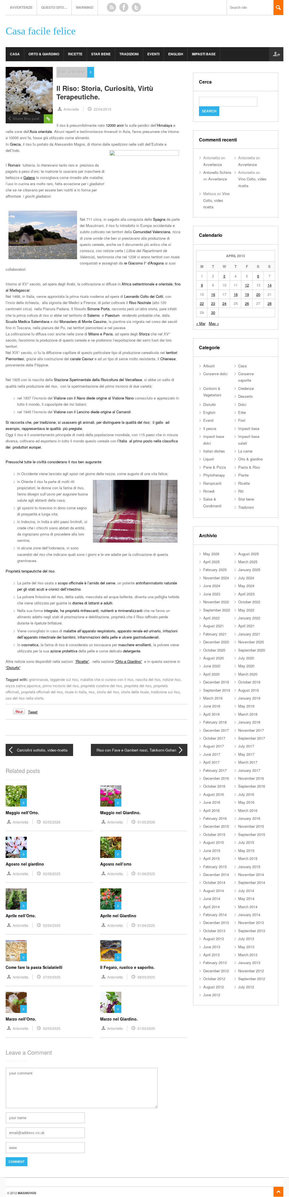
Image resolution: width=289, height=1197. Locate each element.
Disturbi (209, 404)
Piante (243, 475)
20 (258, 294)
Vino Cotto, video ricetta (216, 200)
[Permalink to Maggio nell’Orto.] (16, 796)
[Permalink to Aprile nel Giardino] (110, 899)
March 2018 (247, 714)
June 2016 (211, 802)
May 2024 (246, 585)
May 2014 (246, 898)
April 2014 (211, 906)
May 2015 (246, 850)
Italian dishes (214, 451)
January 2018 (249, 722)
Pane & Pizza (214, 467)
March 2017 (247, 762)
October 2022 (249, 601)
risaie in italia (75, 691)
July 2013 (246, 938)
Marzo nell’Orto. (21, 1019)
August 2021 (213, 625)
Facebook (124, 7)
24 (224, 303)
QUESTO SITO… (54, 7)
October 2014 (214, 882)
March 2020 (247, 674)
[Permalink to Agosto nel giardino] (16, 847)
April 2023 (246, 594)
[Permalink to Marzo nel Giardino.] (110, 1002)
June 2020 (211, 666)
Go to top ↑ (278, 1192)
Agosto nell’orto (116, 864)
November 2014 (251, 874)
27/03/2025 (51, 977)
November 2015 (251, 826)
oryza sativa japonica (23, 685)
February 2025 (215, 569)
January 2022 (249, 618)
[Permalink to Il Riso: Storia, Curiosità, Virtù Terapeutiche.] (29, 90)
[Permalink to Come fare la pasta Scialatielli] (16, 950)
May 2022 (246, 610)
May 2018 (246, 706)
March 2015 (247, 858)
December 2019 (216, 682)
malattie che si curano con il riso (106, 679)
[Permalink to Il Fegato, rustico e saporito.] (110, 950)
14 (270, 285)
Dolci (242, 404)
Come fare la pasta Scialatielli (34, 967)
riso (92, 691)
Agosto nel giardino (25, 864)
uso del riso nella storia (24, 698)
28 (270, 303)
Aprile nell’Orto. (21, 915)
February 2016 (215, 818)
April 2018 (211, 714)
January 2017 (249, 770)
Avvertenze (21, 7)
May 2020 (246, 666)
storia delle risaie (135, 691)
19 (247, 294)
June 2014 (211, 898)
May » (214, 323)
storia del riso (108, 691)
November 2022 (216, 601)
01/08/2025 (146, 873)
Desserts (245, 396)
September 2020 (251, 650)
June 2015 (211, 850)
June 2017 (211, 754)
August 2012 (213, 987)
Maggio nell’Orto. (22, 812)
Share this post (26, 118)
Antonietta (71, 109)
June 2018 (211, 706)
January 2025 (249, 569)
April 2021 (246, 625)
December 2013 (216, 922)
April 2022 (211, 618)
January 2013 (249, 962)
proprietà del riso (137, 685)
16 (213, 294)
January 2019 (249, 698)
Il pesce (209, 428)
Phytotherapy (214, 475)
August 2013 (213, 938)
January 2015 (249, 866)
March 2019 (212, 698)
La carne (245, 451)
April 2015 (211, 858)
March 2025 (247, 561)
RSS (111, 7)
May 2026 (211, 553)
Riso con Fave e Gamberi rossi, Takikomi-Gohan (136, 750)
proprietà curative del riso (101, 685)
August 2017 (213, 746)
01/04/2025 (146, 925)
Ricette (75, 53)
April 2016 (211, 810)
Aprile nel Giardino (118, 915)
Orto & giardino (44, 53)
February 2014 (215, 914)
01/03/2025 (146, 1028)
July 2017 (246, 746)
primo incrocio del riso (60, 685)
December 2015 (216, 826)
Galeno (29, 177)
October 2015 (214, 834)
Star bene (101, 53)
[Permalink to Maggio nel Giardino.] (110, 796)
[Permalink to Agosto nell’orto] (110, 847)
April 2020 (211, 674)
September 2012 (251, 978)
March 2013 (247, 954)
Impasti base (204, 53)
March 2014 (247, 906)
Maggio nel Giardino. (120, 812)
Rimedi (208, 491)
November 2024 (216, 577)
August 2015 (213, 842)
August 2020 (213, 658)
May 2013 (246, 946)
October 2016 (214, 786)
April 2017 (211, 762)
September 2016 (251, 786)
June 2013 (211, 946)
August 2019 (248, 690)
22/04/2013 (102, 109)
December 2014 (216, 874)
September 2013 (251, 930)
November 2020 (251, 642)
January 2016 (249, 818)
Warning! (84, 7)
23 (213, 303)
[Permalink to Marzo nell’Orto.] (16, 1002)
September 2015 (251, 834)
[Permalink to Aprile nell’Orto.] (16, 899)
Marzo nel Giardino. (119, 1019)
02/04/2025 (51, 925)
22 (202, 303)
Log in (276, 54)
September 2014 (251, 882)
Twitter (136, 7)
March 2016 (247, 810)
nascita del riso (147, 679)
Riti (241, 491)
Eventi (153, 53)
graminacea (38, 679)
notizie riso (171, 679)
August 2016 (213, 794)
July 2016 (246, 794)
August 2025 (248, 553)
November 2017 (251, 730)
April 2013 (211, 954)
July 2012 (246, 987)
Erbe (62, 72)
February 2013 (215, 962)
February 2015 (215, 866)
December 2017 (216, 730)
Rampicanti (212, 483)
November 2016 (251, 778)
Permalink (48, 118)
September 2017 (251, 738)
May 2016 (246, 802)
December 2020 (216, 642)
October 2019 (249, 682)
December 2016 (216, 778)
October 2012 (214, 978)
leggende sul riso (64, 679)
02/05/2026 (51, 822)
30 (213, 312)
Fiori (241, 420)
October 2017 (214, 738)
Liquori (208, 459)
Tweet (33, 712)
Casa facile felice (41, 31)
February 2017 (215, 770)
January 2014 (249, 914)
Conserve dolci (215, 373)
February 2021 (215, 634)
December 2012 (216, 970)
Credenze (246, 388)
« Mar (200, 323)
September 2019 (216, 690)
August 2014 (213, 890)
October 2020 (214, 650)
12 (247, 285)
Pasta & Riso (249, 467)
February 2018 (215, 722)
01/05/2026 (146, 822)
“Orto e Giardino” (128, 661)
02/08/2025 (51, 873)
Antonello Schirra (217, 172)
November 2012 (251, 970)
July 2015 (246, 842)
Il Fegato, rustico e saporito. (127, 967)
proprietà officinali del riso (42, 691)
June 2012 (211, 994)
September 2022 (216, 610)
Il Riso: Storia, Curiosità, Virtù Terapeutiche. (104, 92)
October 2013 (214, 930)
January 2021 (249, 634)
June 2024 (211, 585)
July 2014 (246, 890)
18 (236, 294)
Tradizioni (129, 53)
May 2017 (246, 754)
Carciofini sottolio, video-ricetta (42, 750)
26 (247, 303)
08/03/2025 (146, 977)
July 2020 (246, 658)
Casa (15, 53)
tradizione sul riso (165, 691)
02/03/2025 (51, 1028)
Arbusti (209, 365)
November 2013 (251, 922)
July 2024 (246, 577)
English (175, 53)
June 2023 (211, 594)
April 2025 (211, 561)
